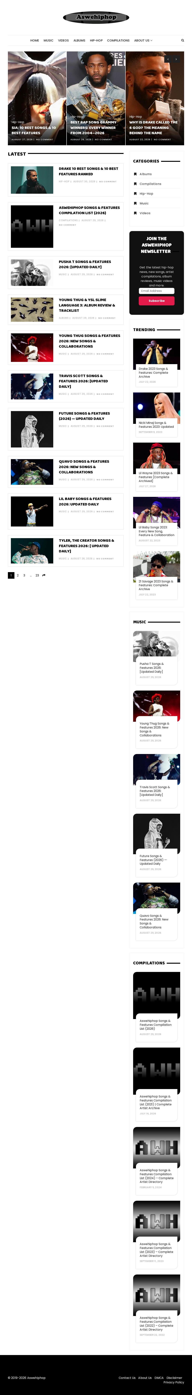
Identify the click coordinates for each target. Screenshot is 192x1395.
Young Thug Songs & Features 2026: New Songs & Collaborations (89, 341)
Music (49, 40)
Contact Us (127, 1378)
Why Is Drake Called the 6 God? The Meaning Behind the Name (153, 127)
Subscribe (157, 301)
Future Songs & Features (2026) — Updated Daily (84, 416)
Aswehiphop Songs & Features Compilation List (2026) (89, 211)
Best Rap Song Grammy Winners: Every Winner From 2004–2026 (93, 127)
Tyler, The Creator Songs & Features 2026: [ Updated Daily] (86, 546)
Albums (80, 40)
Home (34, 40)
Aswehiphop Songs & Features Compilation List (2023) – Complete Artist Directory (156, 1250)
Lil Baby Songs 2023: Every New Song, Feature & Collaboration (156, 531)
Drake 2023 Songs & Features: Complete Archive (153, 373)
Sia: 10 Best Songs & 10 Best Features (34, 131)
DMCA (159, 1378)
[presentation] (168, 59)
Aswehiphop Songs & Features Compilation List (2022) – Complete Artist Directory (156, 1324)
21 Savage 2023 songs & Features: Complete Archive (156, 585)
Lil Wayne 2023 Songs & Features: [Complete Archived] (156, 477)
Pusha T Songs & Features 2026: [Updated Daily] (85, 265)
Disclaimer (174, 1378)
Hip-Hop (96, 40)
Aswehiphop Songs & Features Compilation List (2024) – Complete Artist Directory (157, 1176)
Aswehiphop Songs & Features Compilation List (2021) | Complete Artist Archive (156, 1102)
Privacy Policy (174, 1382)
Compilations (118, 40)
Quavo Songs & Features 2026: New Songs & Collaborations (84, 467)
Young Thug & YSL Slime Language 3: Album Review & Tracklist (87, 305)
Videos (63, 40)
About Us (141, 40)
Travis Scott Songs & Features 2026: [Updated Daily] (83, 381)
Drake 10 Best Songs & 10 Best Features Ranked (88, 172)
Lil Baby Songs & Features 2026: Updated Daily (85, 502)
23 (37, 575)
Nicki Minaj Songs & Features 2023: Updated (156, 425)
